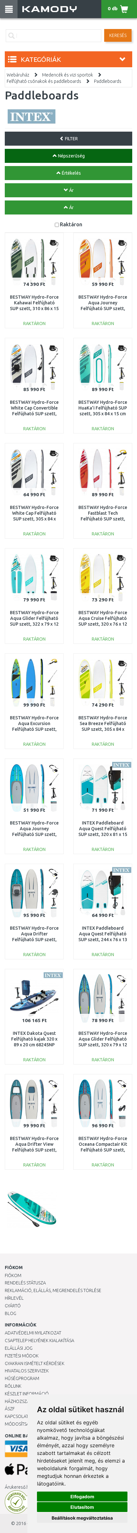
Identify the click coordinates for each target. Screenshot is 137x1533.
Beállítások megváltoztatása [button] (82, 1518)
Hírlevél (14, 1298)
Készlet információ (27, 1393)
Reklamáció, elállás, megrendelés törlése (53, 1290)
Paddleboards (107, 81)
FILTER (71, 138)
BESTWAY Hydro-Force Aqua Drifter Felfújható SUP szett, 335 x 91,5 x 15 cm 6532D (34, 940)
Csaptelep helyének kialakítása (39, 1340)
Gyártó (13, 1305)
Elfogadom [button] (82, 1496)
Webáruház (18, 74)
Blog (10, 1313)
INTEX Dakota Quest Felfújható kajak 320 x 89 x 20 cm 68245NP (34, 1039)
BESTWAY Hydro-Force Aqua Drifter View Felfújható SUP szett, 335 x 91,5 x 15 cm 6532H (34, 1150)
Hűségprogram (22, 1378)
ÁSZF (10, 1408)
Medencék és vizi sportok (67, 74)
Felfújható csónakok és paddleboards (44, 81)
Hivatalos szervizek (27, 1370)
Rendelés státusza (25, 1282)
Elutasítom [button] (82, 1507)
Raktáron (71, 224)
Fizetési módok (22, 1355)
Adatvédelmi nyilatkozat (33, 1332)
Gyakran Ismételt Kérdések (34, 1363)
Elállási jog (18, 1348)
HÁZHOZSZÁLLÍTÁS (23, 1401)
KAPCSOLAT (16, 1416)
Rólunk (13, 1386)
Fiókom (13, 1275)
